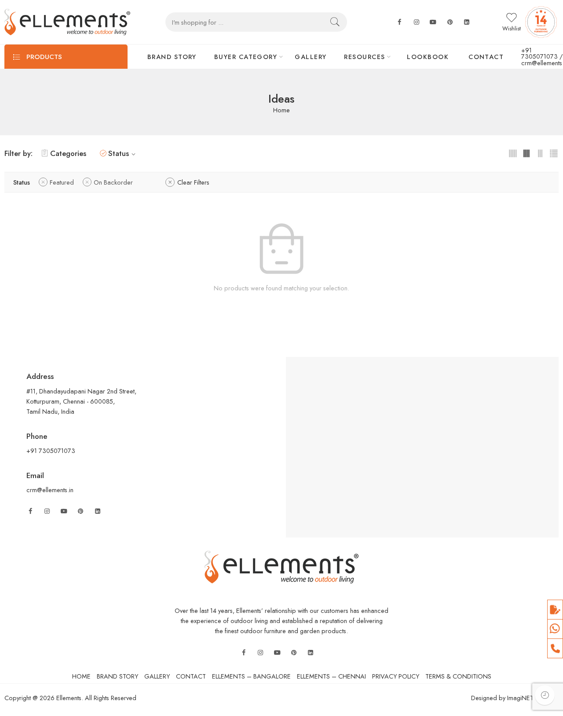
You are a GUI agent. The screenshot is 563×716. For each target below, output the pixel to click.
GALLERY (310, 56)
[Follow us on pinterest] (450, 22)
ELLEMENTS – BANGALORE (251, 676)
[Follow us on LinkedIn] (98, 511)
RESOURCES (364, 56)
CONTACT (486, 56)
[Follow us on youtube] (433, 22)
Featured (62, 182)
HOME (81, 676)
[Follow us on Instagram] (47, 511)
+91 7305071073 (539, 53)
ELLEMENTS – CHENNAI (331, 676)
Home (281, 110)
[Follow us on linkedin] (467, 22)
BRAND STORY (172, 56)
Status (118, 153)
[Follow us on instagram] (416, 22)
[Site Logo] (281, 566)
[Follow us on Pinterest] (80, 511)
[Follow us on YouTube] (64, 511)
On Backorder (113, 182)
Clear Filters (193, 182)
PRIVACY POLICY (395, 676)
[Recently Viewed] (545, 695)
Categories (68, 153)
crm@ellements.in (49, 489)
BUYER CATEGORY (245, 56)
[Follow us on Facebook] (399, 22)
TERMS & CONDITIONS (458, 676)
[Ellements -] (67, 22)
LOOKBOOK (428, 56)
